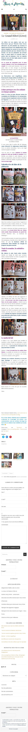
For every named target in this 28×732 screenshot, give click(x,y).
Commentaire (4, 524)
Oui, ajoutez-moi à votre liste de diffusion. (12, 521)
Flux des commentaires (7, 691)
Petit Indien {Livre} (5, 468)
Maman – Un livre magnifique (8, 636)
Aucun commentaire (22, 476)
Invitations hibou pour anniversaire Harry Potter (13, 604)
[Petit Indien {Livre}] (6, 464)
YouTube (5, 431)
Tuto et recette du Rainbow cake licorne (11, 630)
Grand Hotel (4, 473)
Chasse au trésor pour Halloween (9, 617)
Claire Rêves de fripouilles (10, 476)
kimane (11, 473)
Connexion (4, 684)
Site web (3, 506)
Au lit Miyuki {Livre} (17, 459)
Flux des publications (6, 688)
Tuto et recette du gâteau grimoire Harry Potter (13, 633)
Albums (6, 33)
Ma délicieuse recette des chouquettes (11, 639)
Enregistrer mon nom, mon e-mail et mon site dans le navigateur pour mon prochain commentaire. (12, 517)
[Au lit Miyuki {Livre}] (18, 456)
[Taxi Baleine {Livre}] (6, 456)
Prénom (3, 564)
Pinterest (22, 429)
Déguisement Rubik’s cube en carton (10, 588)
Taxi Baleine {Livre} (5, 459)
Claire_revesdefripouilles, (13, 429)
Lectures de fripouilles (16, 33)
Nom (3, 492)
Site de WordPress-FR (7, 694)
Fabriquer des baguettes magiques (10, 607)
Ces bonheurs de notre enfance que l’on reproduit (13, 641)
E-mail (3, 499)
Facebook (21, 427)
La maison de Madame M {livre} (9, 591)
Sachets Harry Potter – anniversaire (10, 594)
